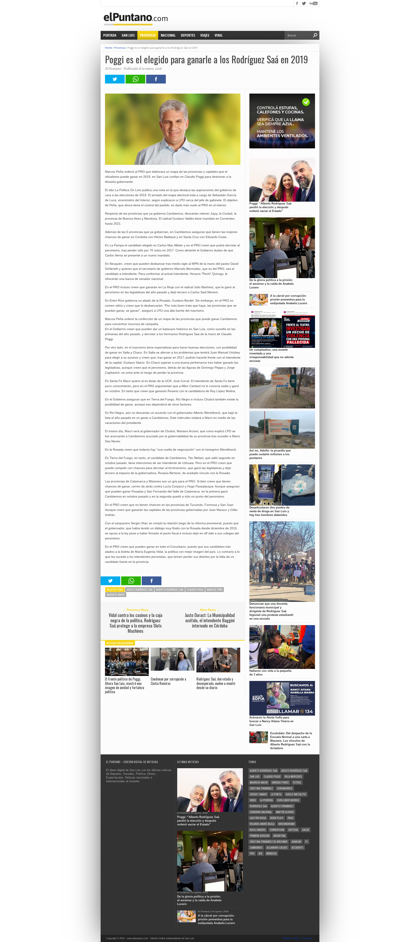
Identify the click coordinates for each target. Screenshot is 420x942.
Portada (109, 35)
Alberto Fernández (282, 806)
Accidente (297, 847)
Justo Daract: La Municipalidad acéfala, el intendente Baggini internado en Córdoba (210, 620)
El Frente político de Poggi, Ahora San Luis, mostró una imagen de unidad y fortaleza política (124, 685)
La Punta (276, 794)
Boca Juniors (258, 830)
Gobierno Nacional (261, 812)
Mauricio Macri (116, 594)
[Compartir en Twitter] (115, 82)
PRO (252, 853)
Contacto (307, 938)
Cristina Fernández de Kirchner (268, 841)
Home (108, 47)
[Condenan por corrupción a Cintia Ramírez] (172, 669)
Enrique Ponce (280, 782)
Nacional (168, 35)
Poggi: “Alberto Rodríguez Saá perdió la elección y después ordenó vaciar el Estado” (270, 207)
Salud (305, 830)
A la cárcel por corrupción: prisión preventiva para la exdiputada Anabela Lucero (288, 299)
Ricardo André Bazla (262, 824)
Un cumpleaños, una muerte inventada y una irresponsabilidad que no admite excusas (271, 355)
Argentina (279, 835)
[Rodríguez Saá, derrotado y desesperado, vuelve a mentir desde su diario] (218, 671)
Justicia (293, 830)
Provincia (148, 35)
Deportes (188, 35)
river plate (277, 818)
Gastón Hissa (258, 818)
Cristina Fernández (261, 788)
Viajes (204, 35)
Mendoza (271, 853)
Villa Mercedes (293, 776)
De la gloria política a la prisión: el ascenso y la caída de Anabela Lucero (271, 283)
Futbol (297, 782)
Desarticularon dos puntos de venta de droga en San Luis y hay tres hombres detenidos (269, 511)
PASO (290, 818)
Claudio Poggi (195, 589)
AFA (260, 853)
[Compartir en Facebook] (156, 82)
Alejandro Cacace (277, 847)
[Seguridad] (282, 147)
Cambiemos (256, 847)
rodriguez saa (258, 806)
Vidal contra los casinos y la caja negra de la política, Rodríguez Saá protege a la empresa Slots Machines (135, 622)
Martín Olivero (285, 812)
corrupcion (277, 830)
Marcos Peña (214, 589)
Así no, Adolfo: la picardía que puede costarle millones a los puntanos (270, 454)
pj (306, 841)
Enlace (296, 938)
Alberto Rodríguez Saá (169, 589)
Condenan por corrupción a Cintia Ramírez (168, 681)
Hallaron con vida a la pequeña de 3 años (270, 672)
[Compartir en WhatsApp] (135, 82)
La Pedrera (266, 800)
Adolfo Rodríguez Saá (139, 589)
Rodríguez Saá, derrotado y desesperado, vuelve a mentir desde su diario (216, 683)
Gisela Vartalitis (296, 794)
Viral (219, 35)
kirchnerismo (286, 824)
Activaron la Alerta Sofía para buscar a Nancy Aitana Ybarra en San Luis (271, 721)
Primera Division (259, 835)
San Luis (128, 35)
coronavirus (284, 788)
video (253, 800)
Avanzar (296, 841)
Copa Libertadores (288, 800)
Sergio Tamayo (258, 794)
